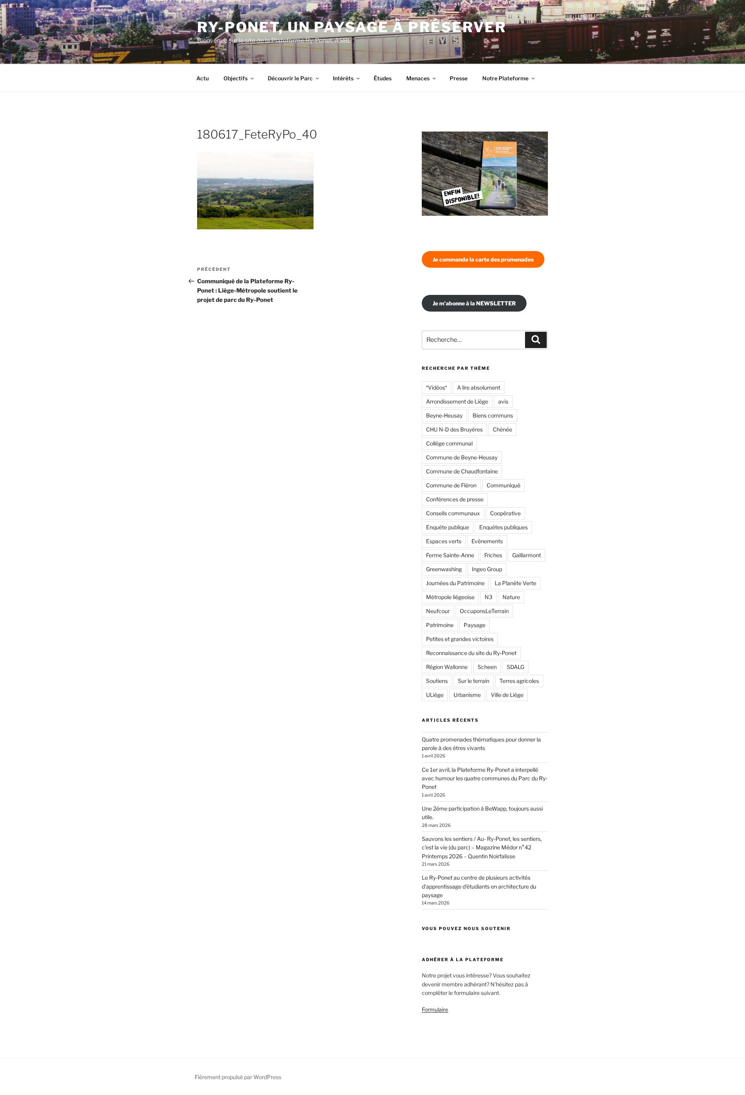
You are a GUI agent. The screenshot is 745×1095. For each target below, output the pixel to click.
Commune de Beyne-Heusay (461, 457)
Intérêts (343, 78)
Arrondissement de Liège (457, 401)
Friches (493, 555)
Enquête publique (447, 527)
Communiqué (503, 485)
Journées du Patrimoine (455, 583)
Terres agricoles (519, 680)
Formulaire (435, 1009)
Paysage (474, 625)
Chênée (502, 429)
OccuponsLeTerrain (484, 611)
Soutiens (437, 680)
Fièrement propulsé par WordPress (238, 1077)
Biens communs (493, 415)
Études (383, 78)
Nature (511, 597)
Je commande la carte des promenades (483, 259)
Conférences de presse (454, 499)
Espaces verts (443, 541)
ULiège (435, 694)
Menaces (418, 78)
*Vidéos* (436, 387)
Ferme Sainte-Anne (450, 555)
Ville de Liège (507, 694)
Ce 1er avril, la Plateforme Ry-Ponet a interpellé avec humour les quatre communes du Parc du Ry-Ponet (484, 778)
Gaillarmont (526, 555)
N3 (488, 597)
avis (503, 401)
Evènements (487, 541)
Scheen (487, 667)
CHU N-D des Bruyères (454, 429)
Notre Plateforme (505, 78)
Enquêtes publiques (503, 527)
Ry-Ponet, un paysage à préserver (351, 27)
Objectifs (236, 78)
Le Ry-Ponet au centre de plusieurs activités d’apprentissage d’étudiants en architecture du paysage (479, 886)
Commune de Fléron (451, 485)
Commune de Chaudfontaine (462, 471)
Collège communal (449, 443)
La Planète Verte (515, 583)
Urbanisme (467, 694)
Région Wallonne (447, 667)
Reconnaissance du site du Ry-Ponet (471, 653)
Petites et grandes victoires (460, 639)
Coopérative (505, 513)
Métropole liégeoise (450, 597)
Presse (459, 78)
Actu (202, 78)
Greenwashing (444, 569)
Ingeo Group (487, 569)
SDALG (515, 667)
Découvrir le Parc (290, 78)
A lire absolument (478, 387)
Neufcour (438, 611)
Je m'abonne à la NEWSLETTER (474, 303)
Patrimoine (440, 625)
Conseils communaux (453, 513)
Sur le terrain (473, 680)
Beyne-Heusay (444, 415)
